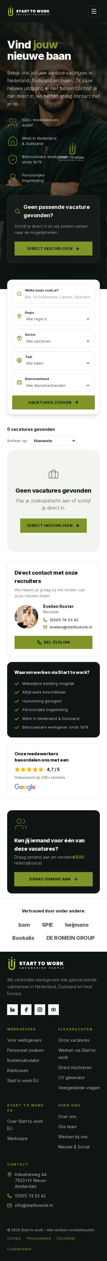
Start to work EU (23, 1080)
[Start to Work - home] (29, 11)
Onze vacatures (73, 1040)
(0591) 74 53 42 (30, 1195)
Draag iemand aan (49, 879)
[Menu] (94, 11)
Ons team (67, 1126)
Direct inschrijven (50, 248)
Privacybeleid (39, 1238)
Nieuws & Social (73, 1146)
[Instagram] (39, 1009)
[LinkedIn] (12, 1009)
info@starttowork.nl (34, 1205)
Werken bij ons (73, 1136)
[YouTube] (53, 1009)
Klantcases (17, 1070)
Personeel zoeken (25, 1050)
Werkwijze (17, 1138)
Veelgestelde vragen (79, 1087)
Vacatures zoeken (49, 402)
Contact (14, 1238)
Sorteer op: (17, 440)
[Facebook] (26, 1009)
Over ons (67, 1116)
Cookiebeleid (19, 1249)
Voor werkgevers (24, 1040)
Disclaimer (66, 1238)
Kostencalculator (23, 1060)
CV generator (71, 1077)
